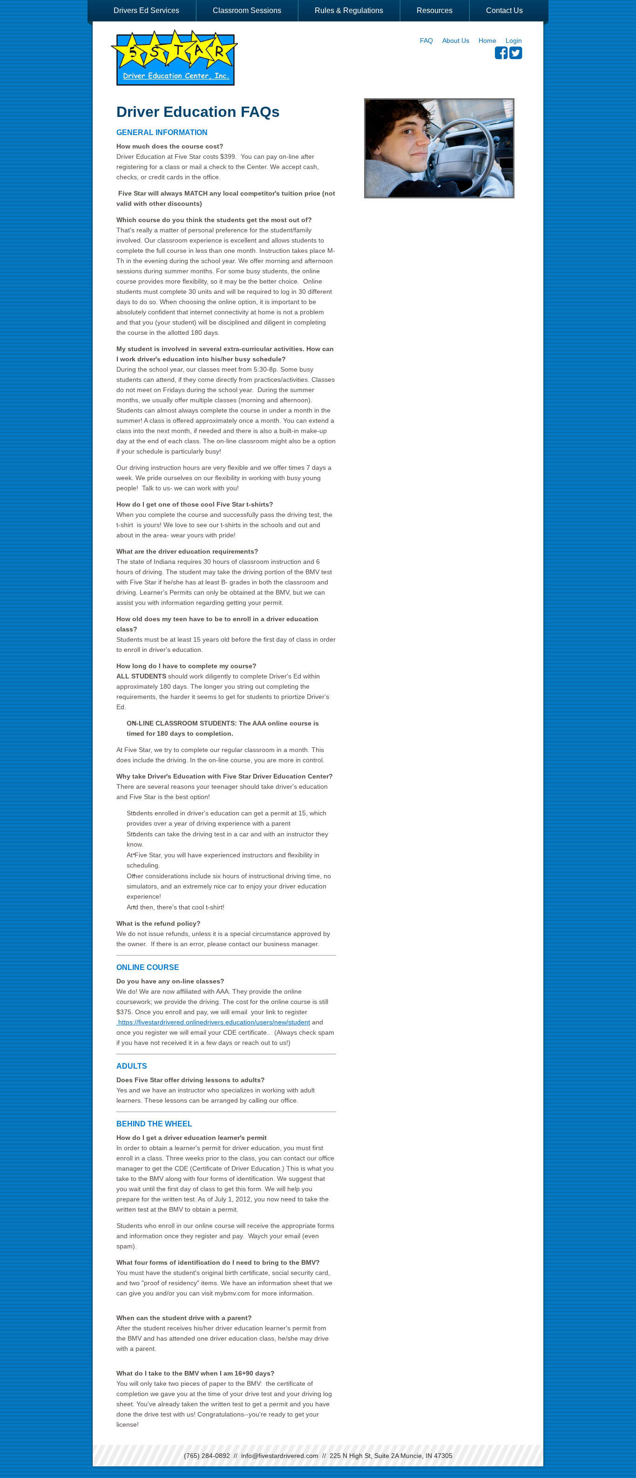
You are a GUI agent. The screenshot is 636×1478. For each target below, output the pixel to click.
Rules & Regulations (349, 10)
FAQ (426, 40)
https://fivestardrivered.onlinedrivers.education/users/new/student (213, 1022)
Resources (435, 10)
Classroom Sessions (247, 10)
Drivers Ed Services (146, 10)
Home (487, 40)
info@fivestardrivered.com (279, 1455)
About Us (455, 40)
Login (514, 40)
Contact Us (504, 10)
